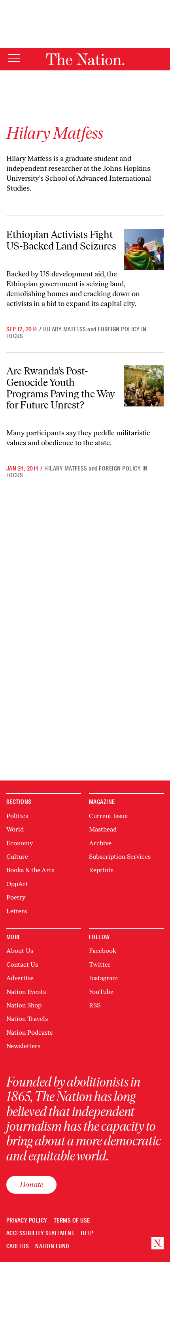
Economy (19, 843)
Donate (31, 1184)
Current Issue (108, 816)
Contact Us (22, 964)
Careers (17, 1246)
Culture (17, 856)
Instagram (103, 978)
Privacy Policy (26, 1220)
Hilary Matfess (64, 329)
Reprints (101, 870)
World (15, 829)
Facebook (102, 950)
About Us (19, 950)
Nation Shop (24, 1005)
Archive (100, 843)
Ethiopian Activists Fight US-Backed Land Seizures (61, 240)
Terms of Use (72, 1220)
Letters (16, 911)
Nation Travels (27, 1018)
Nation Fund (52, 1246)
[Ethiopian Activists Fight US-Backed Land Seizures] (144, 249)
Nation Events (26, 992)
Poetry (15, 897)
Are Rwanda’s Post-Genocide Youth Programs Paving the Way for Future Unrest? (60, 388)
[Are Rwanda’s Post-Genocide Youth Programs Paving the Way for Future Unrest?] (144, 385)
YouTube (101, 992)
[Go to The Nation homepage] (85, 59)
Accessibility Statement (40, 1233)
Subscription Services (120, 856)
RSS (94, 1005)
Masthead (103, 829)
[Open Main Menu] (14, 58)
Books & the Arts (30, 870)
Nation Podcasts (29, 1032)
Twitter (100, 964)
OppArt (17, 884)
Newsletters (23, 1046)
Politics (17, 816)
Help (87, 1233)
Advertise (20, 978)
